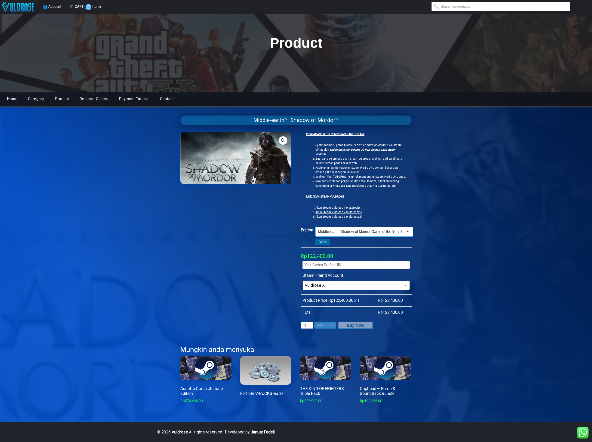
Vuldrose (180, 432)
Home (12, 99)
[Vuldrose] (18, 12)
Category (36, 99)
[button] (283, 140)
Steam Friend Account (322, 275)
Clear (323, 242)
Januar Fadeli (263, 432)
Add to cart (325, 325)
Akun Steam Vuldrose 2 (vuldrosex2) (338, 212)
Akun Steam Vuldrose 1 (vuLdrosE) (337, 207)
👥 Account (52, 6)
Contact (167, 99)
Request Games (94, 99)
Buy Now (355, 325)
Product (62, 99)
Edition (307, 229)
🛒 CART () (85, 6)
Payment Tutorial (134, 99)
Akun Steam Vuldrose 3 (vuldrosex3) (338, 216)
